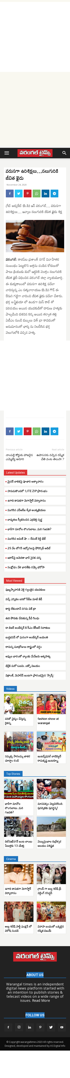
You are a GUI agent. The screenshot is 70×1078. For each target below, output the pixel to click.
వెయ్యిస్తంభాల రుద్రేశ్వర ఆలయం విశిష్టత (49, 843)
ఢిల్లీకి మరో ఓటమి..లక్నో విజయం (23, 666)
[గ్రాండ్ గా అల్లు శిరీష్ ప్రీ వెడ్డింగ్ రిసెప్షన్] (51, 874)
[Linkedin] (45, 193)
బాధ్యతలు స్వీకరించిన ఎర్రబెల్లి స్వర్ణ (25, 519)
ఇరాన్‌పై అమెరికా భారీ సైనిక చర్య (24, 557)
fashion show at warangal (48, 721)
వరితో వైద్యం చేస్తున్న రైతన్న (15, 721)
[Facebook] (10, 193)
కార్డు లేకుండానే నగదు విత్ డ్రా (21, 608)
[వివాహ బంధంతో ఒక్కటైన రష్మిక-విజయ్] (51, 912)
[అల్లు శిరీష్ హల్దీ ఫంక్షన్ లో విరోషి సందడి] (18, 912)
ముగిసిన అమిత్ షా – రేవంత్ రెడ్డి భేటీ (27, 538)
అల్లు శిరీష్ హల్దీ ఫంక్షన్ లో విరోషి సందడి (18, 928)
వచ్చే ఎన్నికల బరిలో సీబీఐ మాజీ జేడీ (24, 599)
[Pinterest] (28, 193)
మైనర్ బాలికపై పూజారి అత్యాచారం (26, 481)
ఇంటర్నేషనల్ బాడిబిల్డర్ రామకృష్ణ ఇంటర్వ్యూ (49, 758)
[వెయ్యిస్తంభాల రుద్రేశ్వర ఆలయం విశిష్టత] (51, 827)
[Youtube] (62, 1027)
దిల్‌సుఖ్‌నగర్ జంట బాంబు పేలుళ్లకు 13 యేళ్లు (18, 843)
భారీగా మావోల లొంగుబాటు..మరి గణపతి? (29, 529)
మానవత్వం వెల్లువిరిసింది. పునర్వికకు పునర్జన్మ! (50, 806)
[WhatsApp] (36, 193)
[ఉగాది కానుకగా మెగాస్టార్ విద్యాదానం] (18, 874)
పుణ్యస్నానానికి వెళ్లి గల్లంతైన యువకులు (25, 589)
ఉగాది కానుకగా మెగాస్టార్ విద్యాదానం (27, 500)
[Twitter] (19, 193)
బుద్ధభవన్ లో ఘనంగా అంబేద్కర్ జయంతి (28, 637)
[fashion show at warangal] (51, 704)
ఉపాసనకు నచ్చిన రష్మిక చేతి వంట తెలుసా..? (50, 457)
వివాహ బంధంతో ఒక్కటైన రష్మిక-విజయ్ (51, 928)
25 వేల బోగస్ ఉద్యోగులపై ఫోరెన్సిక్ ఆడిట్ (29, 548)
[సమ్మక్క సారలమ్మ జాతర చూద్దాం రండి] (18, 742)
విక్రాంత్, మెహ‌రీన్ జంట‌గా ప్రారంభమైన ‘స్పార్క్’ (30, 675)
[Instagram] (19, 1027)
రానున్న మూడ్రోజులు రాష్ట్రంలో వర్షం (24, 647)
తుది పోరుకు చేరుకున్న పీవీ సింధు (22, 618)
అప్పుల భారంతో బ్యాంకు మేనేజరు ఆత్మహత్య (28, 656)
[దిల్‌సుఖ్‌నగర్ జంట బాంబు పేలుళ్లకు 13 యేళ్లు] (18, 827)
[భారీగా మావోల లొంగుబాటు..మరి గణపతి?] (18, 789)
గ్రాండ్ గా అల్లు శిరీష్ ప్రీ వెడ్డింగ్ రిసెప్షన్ (49, 891)
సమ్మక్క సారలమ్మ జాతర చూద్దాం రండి (17, 758)
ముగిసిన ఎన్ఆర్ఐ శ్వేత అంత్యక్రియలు (27, 510)
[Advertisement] (35, 37)
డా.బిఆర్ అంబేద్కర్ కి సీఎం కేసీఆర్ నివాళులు (28, 628)
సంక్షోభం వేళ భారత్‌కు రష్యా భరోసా (26, 567)
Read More (41, 1000)
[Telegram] (54, 193)
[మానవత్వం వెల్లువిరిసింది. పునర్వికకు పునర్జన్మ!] (51, 789)
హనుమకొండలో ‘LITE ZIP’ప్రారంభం (27, 491)
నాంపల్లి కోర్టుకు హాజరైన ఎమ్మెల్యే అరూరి (19, 457)
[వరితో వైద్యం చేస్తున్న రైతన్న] (18, 704)
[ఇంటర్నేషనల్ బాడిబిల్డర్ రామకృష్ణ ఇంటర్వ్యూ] (51, 742)
